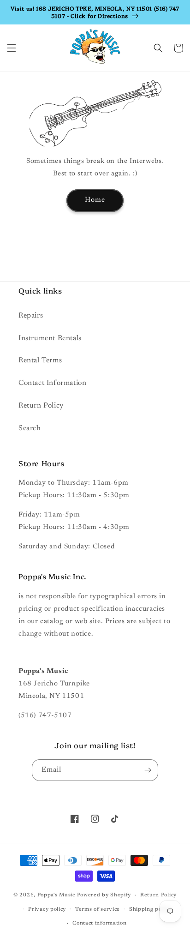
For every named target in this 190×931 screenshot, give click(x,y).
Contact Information (52, 383)
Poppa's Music (56, 895)
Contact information (99, 923)
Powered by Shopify (104, 895)
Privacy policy (47, 909)
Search (29, 428)
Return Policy (41, 405)
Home (95, 200)
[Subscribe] (147, 770)
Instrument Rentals (50, 338)
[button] (11, 48)
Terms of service (97, 909)
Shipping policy (150, 909)
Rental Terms (40, 360)
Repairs (30, 315)
